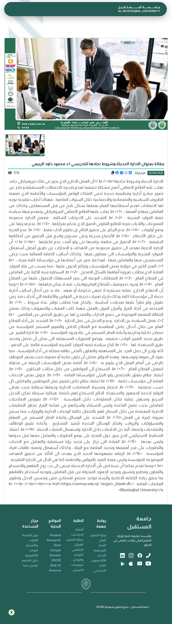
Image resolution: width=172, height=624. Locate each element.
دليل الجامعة (30, 560)
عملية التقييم (74, 539)
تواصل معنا (30, 565)
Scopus (55, 535)
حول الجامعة (30, 535)
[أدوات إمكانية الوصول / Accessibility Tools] (11, 612)
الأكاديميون (98, 560)
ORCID (56, 560)
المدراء (101, 555)
